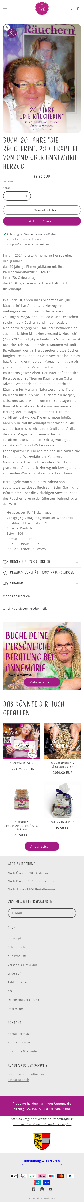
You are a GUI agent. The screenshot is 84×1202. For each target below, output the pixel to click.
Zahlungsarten (18, 982)
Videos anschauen (16, 596)
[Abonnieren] (71, 913)
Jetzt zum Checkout (42, 221)
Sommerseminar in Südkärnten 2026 (62, 765)
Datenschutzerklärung (23, 1000)
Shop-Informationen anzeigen (28, 244)
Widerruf (14, 973)
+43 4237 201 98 (19, 1042)
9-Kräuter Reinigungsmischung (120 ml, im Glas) (21, 826)
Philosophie (16, 938)
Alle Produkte (17, 956)
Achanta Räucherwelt (46, 1198)
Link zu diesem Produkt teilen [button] (28, 608)
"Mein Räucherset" (62, 822)
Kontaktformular (19, 1034)
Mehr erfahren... (42, 682)
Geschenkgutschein (21, 763)
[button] (5, 8)
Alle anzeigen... (42, 846)
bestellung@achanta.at (24, 1051)
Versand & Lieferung (22, 965)
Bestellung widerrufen (42, 1161)
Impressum (16, 1008)
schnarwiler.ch (18, 1080)
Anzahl (7, 188)
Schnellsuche (17, 947)
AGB (11, 991)
